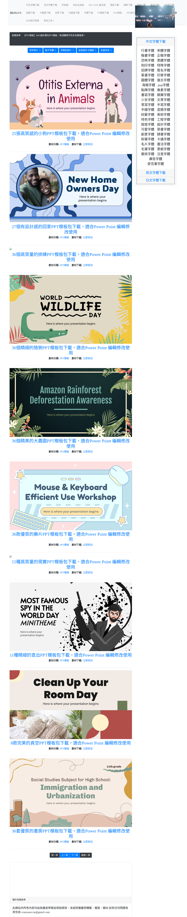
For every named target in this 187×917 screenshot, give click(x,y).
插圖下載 (30, 13)
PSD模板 (117, 13)
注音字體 (163, 154)
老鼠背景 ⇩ (106, 50)
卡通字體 (163, 139)
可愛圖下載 (74, 13)
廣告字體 (155, 159)
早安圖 (65, 5)
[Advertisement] (71, 40)
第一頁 (54, 855)
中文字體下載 (32, 5)
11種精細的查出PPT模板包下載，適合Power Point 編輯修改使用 (71, 655)
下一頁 (74, 855)
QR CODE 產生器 (97, 5)
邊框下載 (128, 5)
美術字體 (163, 114)
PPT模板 (64, 144)
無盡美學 (16, 35)
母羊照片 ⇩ (35, 50)
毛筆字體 (147, 149)
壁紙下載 (114, 5)
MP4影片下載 (133, 13)
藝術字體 (147, 154)
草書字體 (163, 129)
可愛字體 (147, 129)
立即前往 (88, 144)
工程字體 (163, 119)
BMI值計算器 (32, 20)
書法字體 (163, 144)
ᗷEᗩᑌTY (16, 12)
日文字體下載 (157, 180)
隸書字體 (163, 134)
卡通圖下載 (45, 13)
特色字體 (147, 119)
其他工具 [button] (48, 20)
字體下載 (88, 13)
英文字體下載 (50, 5)
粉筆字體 (147, 139)
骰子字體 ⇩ (51, 50)
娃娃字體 (147, 124)
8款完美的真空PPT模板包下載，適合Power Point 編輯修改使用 (71, 743)
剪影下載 (59, 13)
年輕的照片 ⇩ (67, 50)
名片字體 (147, 144)
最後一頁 (85, 855)
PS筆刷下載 (103, 13)
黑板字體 (163, 149)
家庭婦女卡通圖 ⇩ (87, 50)
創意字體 (147, 134)
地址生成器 (78, 5)
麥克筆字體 (155, 164)
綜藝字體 (147, 114)
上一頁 (64, 855)
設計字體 (163, 124)
